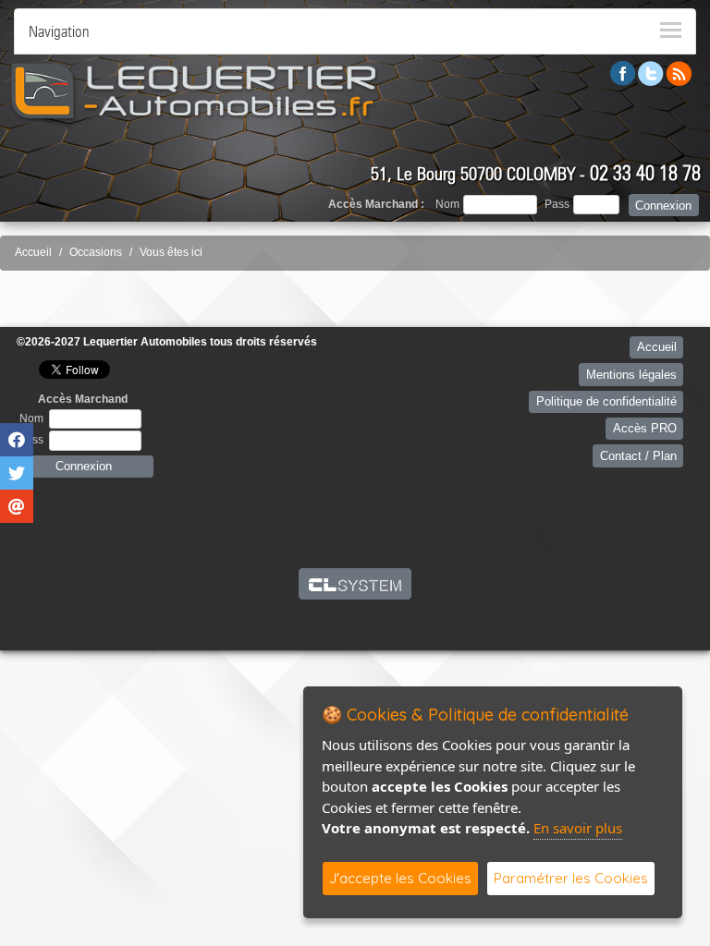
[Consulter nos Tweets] (651, 72)
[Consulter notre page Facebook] (623, 72)
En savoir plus (577, 828)
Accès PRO (645, 428)
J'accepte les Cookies (400, 878)
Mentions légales (631, 375)
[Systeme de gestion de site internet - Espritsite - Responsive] (355, 584)
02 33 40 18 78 (645, 173)
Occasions (95, 252)
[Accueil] (194, 91)
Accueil (33, 252)
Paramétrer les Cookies (571, 878)
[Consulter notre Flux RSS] (679, 72)
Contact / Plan (638, 456)
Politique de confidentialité (606, 401)
